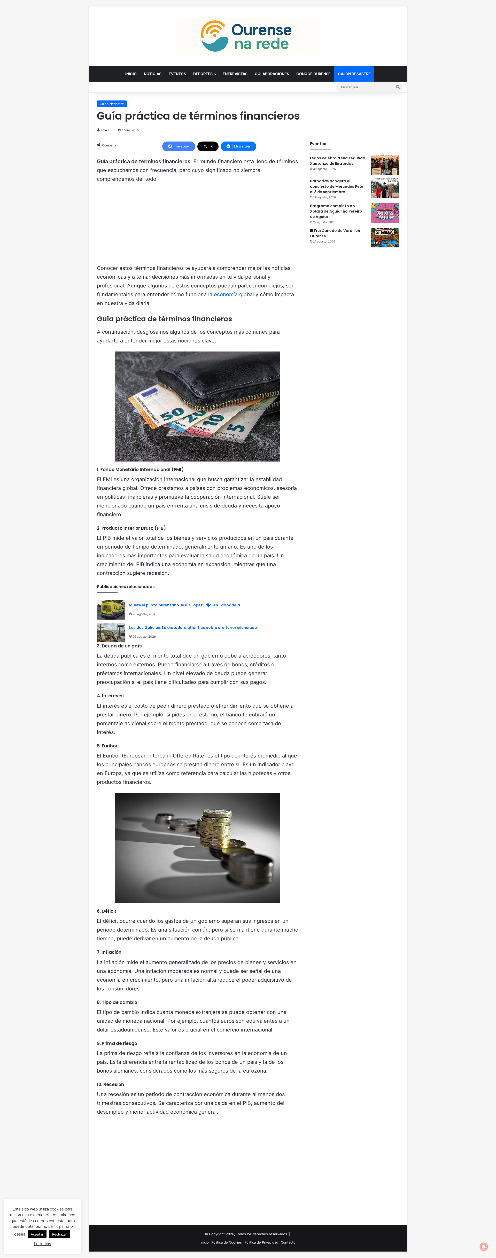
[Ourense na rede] (248, 36)
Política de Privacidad (261, 1242)
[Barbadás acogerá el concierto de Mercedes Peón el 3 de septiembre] (385, 188)
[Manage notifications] (484, 1247)
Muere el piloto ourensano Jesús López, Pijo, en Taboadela (184, 605)
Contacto (288, 1242)
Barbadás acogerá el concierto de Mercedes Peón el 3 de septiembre (337, 186)
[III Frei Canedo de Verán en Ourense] (385, 237)
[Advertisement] (197, 226)
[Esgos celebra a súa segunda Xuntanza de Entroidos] (385, 165)
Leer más (42, 1243)
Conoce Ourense (313, 74)
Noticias (152, 74)
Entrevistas (235, 74)
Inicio (131, 74)
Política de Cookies (226, 1242)
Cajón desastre (354, 74)
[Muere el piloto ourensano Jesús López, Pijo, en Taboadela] (111, 610)
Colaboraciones (272, 74)
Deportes (203, 74)
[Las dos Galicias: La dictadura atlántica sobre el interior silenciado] (111, 632)
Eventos (177, 74)
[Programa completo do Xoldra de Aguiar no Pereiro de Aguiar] (385, 213)
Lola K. (106, 130)
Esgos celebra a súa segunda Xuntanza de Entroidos (337, 160)
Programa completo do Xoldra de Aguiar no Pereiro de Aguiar (336, 211)
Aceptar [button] (37, 1234)
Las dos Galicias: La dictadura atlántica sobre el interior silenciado (193, 627)
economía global (234, 294)
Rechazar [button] (59, 1234)
